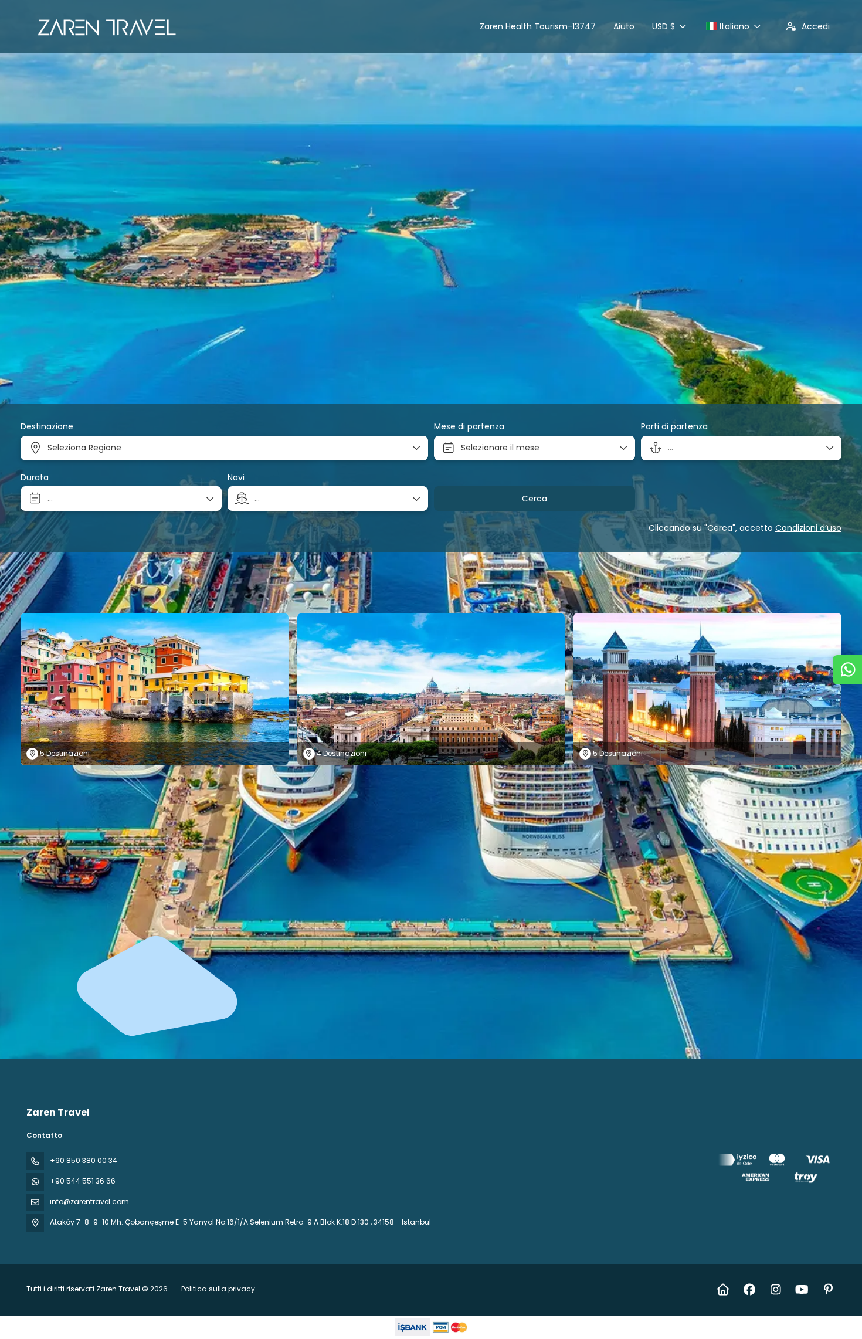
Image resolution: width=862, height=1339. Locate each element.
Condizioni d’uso (808, 528)
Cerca (534, 498)
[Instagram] (775, 1290)
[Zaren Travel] (776, 1170)
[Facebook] (749, 1290)
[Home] (722, 1290)
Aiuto (623, 26)
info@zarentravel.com (89, 1201)
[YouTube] (802, 1290)
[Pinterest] (828, 1290)
